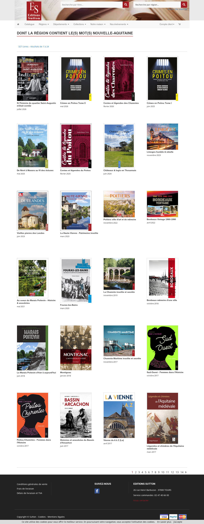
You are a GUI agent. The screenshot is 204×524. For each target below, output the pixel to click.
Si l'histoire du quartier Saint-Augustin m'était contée (36, 104)
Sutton (33, 516)
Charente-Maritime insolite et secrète (122, 358)
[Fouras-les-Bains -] (76, 280)
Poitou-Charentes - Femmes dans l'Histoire (34, 441)
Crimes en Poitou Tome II (73, 103)
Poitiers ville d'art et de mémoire (119, 219)
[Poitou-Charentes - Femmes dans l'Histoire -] (32, 415)
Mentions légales (56, 516)
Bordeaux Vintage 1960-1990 (161, 219)
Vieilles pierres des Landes (30, 233)
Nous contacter (141, 500)
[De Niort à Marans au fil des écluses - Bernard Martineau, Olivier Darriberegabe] (32, 145)
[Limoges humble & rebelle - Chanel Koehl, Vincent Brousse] (162, 136)
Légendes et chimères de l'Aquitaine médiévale (165, 447)
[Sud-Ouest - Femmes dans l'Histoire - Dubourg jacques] (162, 347)
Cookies (42, 516)
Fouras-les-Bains (69, 305)
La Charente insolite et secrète (119, 292)
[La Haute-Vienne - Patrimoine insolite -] (76, 210)
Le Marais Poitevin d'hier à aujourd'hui (36, 372)
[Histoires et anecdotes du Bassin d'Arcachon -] (76, 415)
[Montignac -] (76, 347)
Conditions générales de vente (32, 484)
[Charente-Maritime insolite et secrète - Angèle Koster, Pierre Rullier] (119, 340)
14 (181, 472)
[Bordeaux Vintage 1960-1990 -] (162, 203)
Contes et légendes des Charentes (121, 103)
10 (162, 472)
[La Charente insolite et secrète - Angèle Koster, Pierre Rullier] (119, 273)
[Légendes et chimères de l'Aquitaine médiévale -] (162, 418)
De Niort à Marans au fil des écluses (35, 170)
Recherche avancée (177, 9)
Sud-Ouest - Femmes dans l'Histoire (165, 372)
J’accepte (178, 521)
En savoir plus (164, 521)
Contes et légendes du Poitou (75, 170)
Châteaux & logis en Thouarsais (119, 170)
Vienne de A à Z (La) (113, 440)
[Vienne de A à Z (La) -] (119, 415)
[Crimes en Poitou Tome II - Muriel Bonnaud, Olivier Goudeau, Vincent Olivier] (76, 78)
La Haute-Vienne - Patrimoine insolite (79, 233)
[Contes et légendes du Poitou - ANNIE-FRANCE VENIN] (76, 145)
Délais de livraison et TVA (29, 493)
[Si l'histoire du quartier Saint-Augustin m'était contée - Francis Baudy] (32, 78)
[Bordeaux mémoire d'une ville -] (162, 277)
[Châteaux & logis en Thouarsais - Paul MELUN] (119, 145)
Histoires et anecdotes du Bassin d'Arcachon (77, 441)
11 (167, 472)
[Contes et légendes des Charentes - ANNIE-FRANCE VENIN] (119, 78)
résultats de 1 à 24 (39, 46)
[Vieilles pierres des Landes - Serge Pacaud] (32, 210)
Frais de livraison (25, 488)
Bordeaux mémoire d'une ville (162, 300)
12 (172, 472)
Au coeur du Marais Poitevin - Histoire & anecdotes (36, 301)
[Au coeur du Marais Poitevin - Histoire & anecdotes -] (32, 278)
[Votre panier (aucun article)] (180, 24)
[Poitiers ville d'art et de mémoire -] (119, 203)
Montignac (65, 372)
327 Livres (23, 46)
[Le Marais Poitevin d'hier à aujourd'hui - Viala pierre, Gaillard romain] (32, 347)
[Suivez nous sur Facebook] (97, 491)
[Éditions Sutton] (34, 10)
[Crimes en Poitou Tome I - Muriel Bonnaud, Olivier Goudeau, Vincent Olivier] (162, 78)
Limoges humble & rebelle (160, 152)
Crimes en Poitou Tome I (159, 103)
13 (177, 472)
